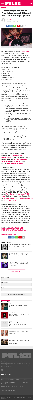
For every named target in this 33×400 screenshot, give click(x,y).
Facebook (21, 198)
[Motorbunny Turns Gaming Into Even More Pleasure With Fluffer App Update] (4, 265)
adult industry (15, 227)
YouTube (14, 198)
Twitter (27, 198)
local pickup (20, 229)
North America (14, 230)
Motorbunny (26, 51)
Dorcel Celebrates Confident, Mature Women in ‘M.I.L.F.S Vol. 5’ (20, 245)
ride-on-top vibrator (13, 232)
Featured (17, 228)
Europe (11, 228)
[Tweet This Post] (11, 25)
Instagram (6, 198)
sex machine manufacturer (15, 233)
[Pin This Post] (18, 25)
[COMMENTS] (25, 25)
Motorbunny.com (10, 200)
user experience (11, 234)
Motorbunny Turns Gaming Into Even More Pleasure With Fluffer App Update (18, 264)
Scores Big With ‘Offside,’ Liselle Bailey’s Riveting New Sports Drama (19, 254)
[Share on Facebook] (7, 25)
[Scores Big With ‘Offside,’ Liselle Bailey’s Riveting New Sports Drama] (4, 256)
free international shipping (12, 229)
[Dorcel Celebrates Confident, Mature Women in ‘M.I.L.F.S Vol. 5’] (4, 247)
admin (10, 19)
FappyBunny (10, 194)
